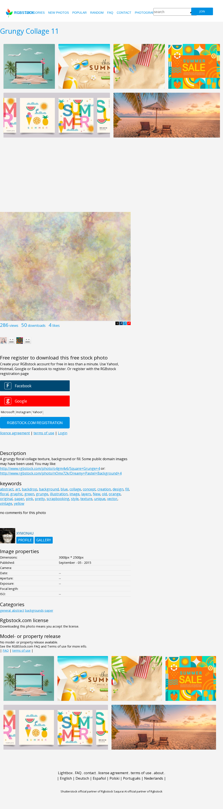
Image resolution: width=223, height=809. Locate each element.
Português (131, 778)
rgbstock (24, 13)
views (13, 325)
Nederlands (153, 778)
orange (115, 494)
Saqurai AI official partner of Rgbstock (138, 791)
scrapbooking (58, 498)
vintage (6, 503)
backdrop (29, 489)
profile (25, 540)
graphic (16, 494)
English (66, 778)
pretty (40, 498)
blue (64, 489)
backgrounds (34, 610)
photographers (148, 12)
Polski (114, 778)
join (202, 11)
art (17, 489)
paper (19, 498)
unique (99, 498)
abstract (7, 489)
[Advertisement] (111, 177)
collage (75, 489)
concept (89, 489)
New (96, 494)
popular (79, 12)
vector (112, 498)
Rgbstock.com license (24, 620)
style (75, 498)
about (159, 772)
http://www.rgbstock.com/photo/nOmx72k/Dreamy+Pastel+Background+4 (61, 473)
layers (86, 494)
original (6, 498)
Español (99, 778)
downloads (37, 325)
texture (86, 498)
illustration (59, 494)
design (118, 489)
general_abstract (12, 610)
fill (127, 489)
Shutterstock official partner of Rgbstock (87, 791)
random (97, 12)
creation (104, 489)
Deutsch (82, 778)
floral (4, 494)
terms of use (21, 650)
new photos (58, 12)
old (104, 494)
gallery (43, 540)
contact (124, 12)
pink (29, 498)
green (29, 494)
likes (56, 325)
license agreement (113, 772)
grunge (42, 494)
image (74, 494)
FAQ (110, 12)
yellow (19, 503)
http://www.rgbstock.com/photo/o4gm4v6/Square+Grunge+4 (50, 468)
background (49, 489)
